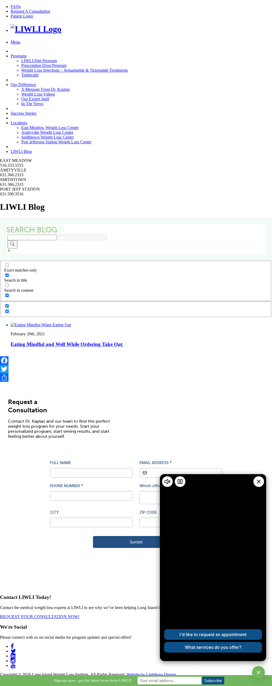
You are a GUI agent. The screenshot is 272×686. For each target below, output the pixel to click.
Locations (19, 123)
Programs (19, 56)
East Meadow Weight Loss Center (50, 127)
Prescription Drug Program (43, 65)
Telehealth (30, 75)
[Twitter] (136, 369)
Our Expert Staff (35, 99)
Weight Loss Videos (38, 94)
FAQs (16, 6)
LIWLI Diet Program (39, 60)
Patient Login (22, 16)
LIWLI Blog (21, 151)
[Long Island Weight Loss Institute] (36, 29)
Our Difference (23, 84)
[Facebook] (136, 360)
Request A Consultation (30, 11)
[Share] (136, 377)
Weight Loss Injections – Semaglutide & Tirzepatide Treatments (74, 70)
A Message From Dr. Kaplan (45, 89)
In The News (32, 103)
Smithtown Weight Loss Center (47, 137)
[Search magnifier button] (12, 244)
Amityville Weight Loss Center (47, 132)
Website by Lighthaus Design (151, 674)
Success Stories (23, 113)
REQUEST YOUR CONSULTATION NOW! (39, 616)
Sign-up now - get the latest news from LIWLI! (92, 680)
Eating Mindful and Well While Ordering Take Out (67, 344)
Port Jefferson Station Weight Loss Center (56, 142)
